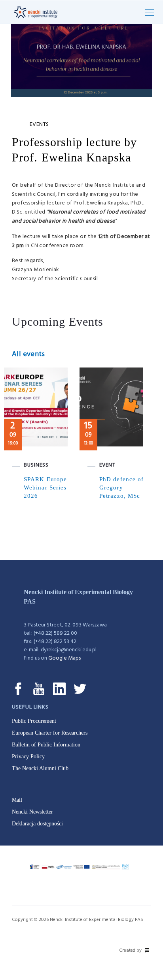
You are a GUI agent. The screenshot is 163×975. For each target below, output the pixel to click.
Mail (17, 800)
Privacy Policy (28, 756)
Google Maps (64, 658)
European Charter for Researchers (49, 733)
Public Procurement (34, 721)
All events (28, 354)
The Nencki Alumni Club (40, 768)
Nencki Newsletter (32, 812)
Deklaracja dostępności (37, 824)
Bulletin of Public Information (46, 745)
